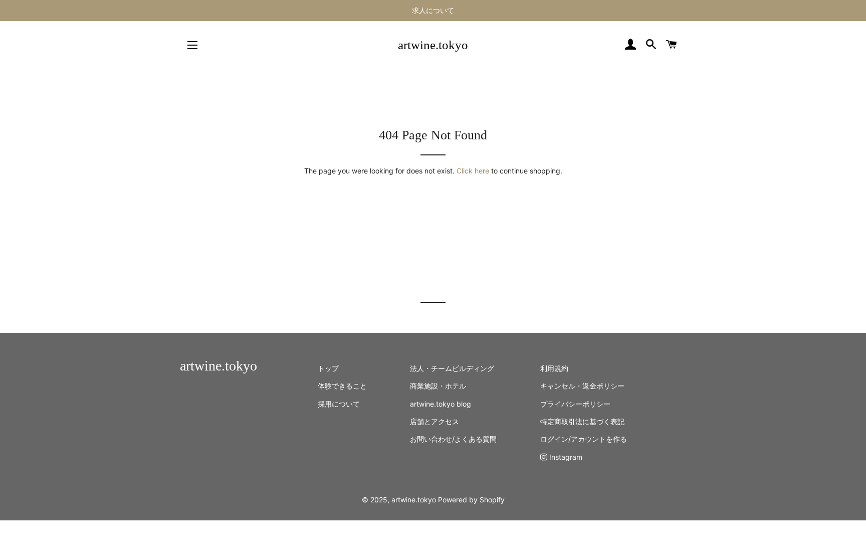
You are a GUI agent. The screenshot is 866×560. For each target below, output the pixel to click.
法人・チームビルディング (452, 368)
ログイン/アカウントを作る (583, 439)
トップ (328, 368)
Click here (473, 170)
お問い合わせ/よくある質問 (453, 439)
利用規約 (554, 368)
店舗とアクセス (434, 421)
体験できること (342, 386)
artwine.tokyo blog (440, 404)
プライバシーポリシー (575, 404)
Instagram (564, 457)
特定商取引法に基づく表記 (582, 421)
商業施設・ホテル (438, 386)
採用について (339, 404)
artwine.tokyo (433, 45)
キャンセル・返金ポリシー (582, 386)
